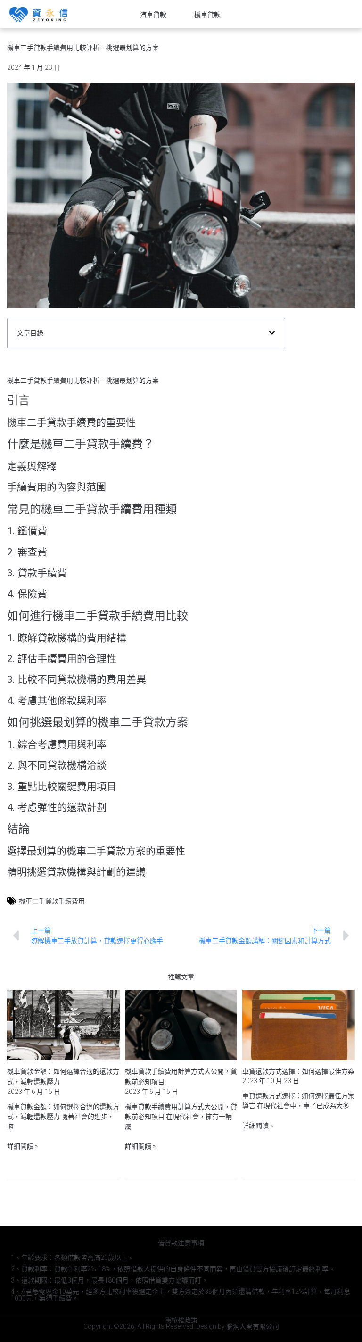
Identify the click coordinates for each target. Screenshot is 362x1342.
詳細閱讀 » (22, 1146)
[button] (272, 333)
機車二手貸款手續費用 (52, 901)
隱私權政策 (181, 1320)
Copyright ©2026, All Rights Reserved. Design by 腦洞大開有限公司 (181, 1326)
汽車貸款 (153, 14)
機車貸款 (207, 14)
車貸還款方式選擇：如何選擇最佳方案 (298, 1071)
